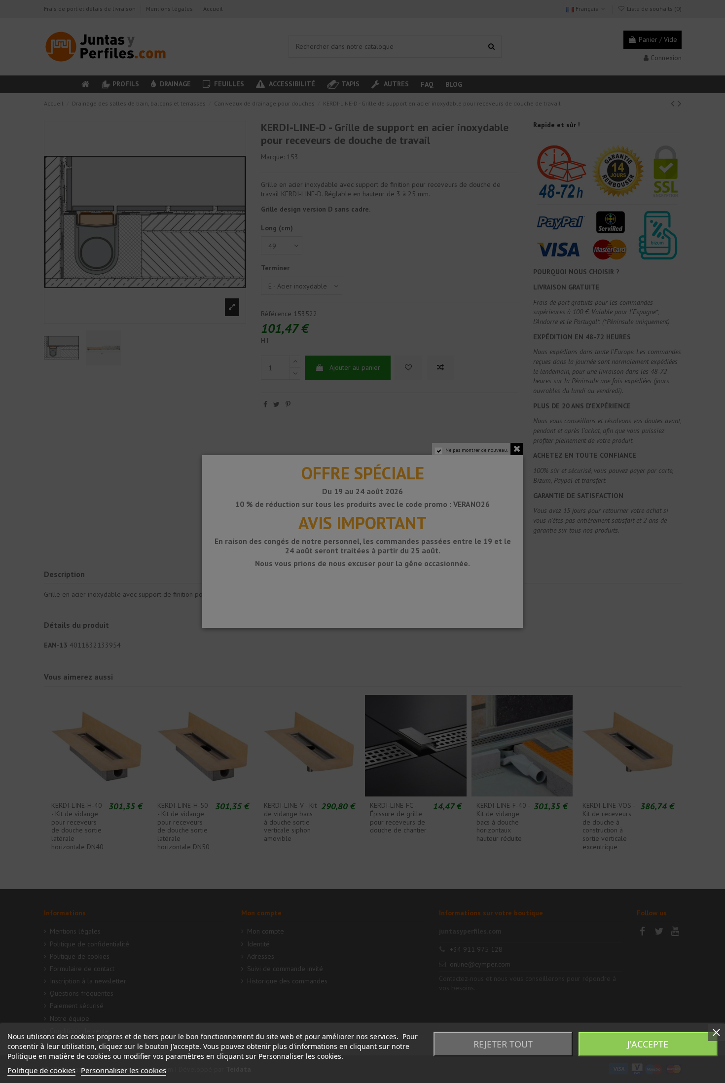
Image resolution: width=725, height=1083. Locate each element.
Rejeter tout (503, 1044)
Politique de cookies (41, 1070)
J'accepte (647, 1044)
